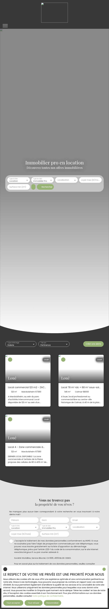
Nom (44, 520)
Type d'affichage (13, 343)
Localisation (63, 180)
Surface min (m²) (17, 187)
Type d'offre (13, 179)
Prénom (15, 520)
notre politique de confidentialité (48, 596)
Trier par (43, 343)
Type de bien (37, 179)
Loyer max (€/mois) (90, 180)
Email (75, 520)
